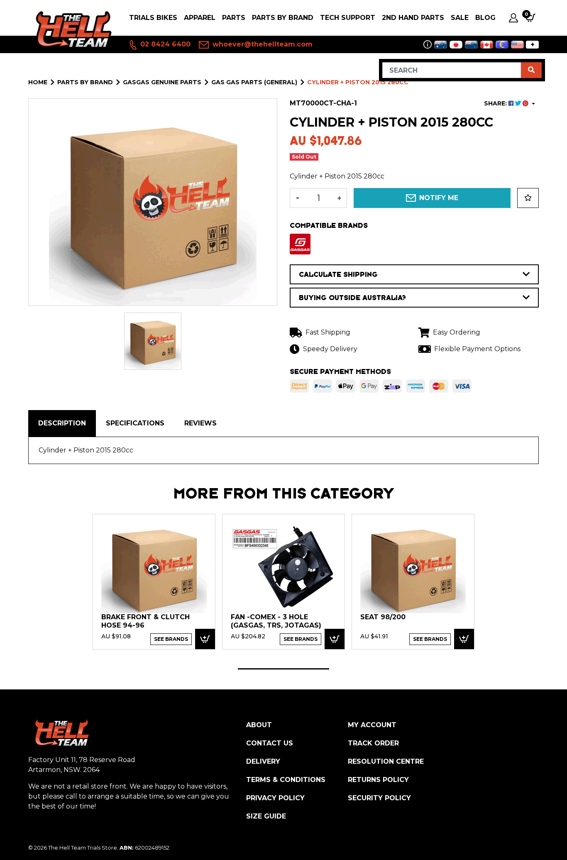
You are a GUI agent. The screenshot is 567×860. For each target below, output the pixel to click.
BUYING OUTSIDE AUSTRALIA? (352, 297)
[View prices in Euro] (502, 44)
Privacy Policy (275, 798)
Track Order (373, 743)
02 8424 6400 (164, 44)
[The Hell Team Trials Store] (71, 29)
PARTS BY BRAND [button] (282, 18)
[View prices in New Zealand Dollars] (471, 44)
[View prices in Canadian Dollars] (487, 44)
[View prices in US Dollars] (517, 44)
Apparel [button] (199, 18)
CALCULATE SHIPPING (338, 274)
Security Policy (379, 798)
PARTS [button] (233, 18)
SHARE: (496, 103)
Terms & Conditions (285, 780)
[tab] (62, 423)
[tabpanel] (154, 581)
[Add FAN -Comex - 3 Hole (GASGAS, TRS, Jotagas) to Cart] (335, 639)
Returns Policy (378, 780)
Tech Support (347, 18)
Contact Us (269, 743)
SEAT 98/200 (383, 617)
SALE (460, 18)
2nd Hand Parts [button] (413, 18)
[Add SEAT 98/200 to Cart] (464, 639)
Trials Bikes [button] (153, 18)
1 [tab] (283, 668)
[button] (528, 198)
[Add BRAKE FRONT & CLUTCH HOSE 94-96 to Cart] (205, 639)
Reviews (200, 423)
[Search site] (531, 70)
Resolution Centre (386, 761)
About (259, 725)
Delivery (263, 761)
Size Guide (266, 816)
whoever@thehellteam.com (261, 44)
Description (62, 423)
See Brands (171, 639)
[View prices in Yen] (456, 44)
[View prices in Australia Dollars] (440, 44)
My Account (372, 725)
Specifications (135, 423)
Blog (485, 18)
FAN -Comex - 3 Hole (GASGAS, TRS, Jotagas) (276, 621)
